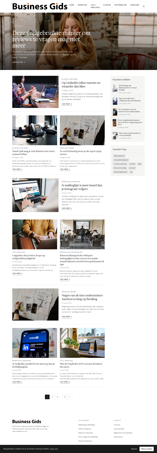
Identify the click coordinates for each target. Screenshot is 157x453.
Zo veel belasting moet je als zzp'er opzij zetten (80, 153)
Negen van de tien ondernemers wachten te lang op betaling (82, 297)
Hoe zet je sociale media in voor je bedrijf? (130, 134)
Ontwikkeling (120, 5)
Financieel (134, 5)
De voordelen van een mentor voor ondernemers (129, 110)
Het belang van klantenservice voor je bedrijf (128, 88)
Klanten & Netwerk (85, 433)
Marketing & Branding (86, 425)
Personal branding (120, 168)
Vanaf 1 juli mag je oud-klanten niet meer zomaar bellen (33, 153)
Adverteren (118, 437)
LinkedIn (132, 164)
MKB (139, 164)
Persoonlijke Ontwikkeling (88, 437)
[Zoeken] (144, 6)
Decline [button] (134, 449)
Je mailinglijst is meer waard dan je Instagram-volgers (82, 187)
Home (71, 5)
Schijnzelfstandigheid (121, 160)
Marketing (82, 5)
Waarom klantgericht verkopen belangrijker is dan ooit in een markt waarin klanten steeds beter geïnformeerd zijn (82, 260)
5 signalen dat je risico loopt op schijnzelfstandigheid (28, 257)
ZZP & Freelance (95, 6)
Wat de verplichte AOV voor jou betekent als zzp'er (81, 365)
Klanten (107, 5)
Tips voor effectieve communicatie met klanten (130, 99)
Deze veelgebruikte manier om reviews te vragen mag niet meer (130, 122)
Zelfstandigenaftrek (120, 172)
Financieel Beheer (85, 441)
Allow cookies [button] (146, 449)
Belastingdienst (119, 156)
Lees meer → (67, 104)
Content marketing (120, 164)
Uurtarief (132, 168)
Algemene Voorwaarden (123, 433)
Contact (117, 425)
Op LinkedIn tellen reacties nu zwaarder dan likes (81, 84)
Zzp (131, 172)
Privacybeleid (119, 429)
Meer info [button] (54, 449)
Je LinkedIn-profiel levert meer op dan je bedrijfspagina (33, 365)
